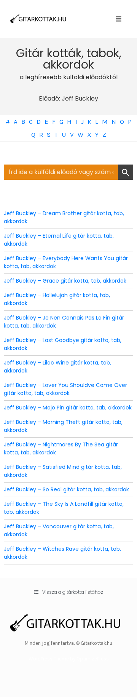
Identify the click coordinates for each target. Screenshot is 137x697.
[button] (68, 592)
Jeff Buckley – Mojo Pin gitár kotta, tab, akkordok (68, 407)
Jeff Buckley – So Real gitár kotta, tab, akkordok (66, 489)
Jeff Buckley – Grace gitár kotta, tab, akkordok (65, 281)
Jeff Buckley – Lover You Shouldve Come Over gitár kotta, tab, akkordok (65, 389)
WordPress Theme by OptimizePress (69, 659)
